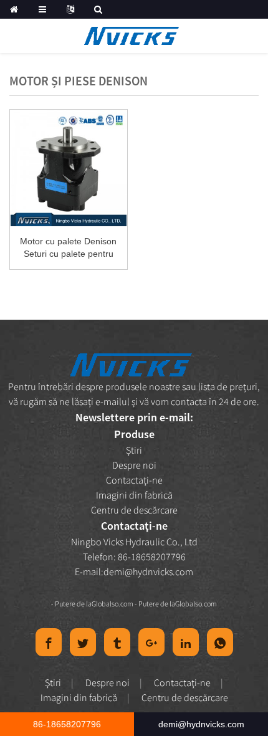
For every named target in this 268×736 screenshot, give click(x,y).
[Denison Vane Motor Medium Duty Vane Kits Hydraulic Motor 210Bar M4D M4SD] (69, 168)
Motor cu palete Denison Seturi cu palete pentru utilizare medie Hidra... (68, 248)
